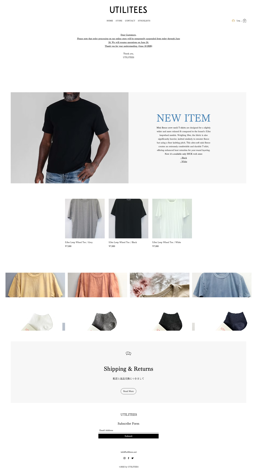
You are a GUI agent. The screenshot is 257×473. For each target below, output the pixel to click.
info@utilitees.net (129, 452)
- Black (183, 158)
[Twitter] (132, 458)
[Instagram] (124, 458)
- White (183, 162)
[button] (244, 21)
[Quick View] (85, 218)
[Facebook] (128, 458)
